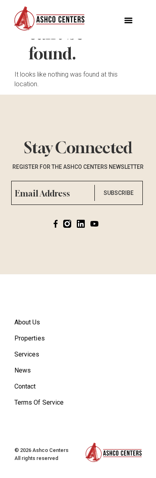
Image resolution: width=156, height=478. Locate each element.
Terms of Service (39, 402)
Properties (29, 338)
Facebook (58, 224)
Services (27, 354)
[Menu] (128, 20)
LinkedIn (83, 224)
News (22, 370)
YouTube (96, 224)
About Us (27, 322)
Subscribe (119, 193)
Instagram (69, 224)
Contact (25, 386)
